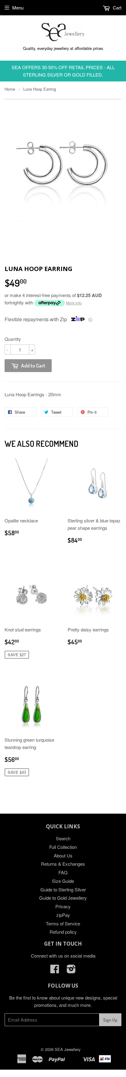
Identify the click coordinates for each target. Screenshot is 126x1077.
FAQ (63, 872)
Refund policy (63, 931)
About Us (63, 855)
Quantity (13, 339)
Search (63, 838)
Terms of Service (63, 923)
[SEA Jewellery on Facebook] (54, 970)
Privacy (63, 906)
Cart (116, 7)
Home (10, 89)
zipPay (63, 915)
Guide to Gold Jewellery (63, 897)
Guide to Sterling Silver (63, 889)
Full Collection (63, 847)
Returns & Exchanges (63, 863)
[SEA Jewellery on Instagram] (71, 970)
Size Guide (63, 881)
